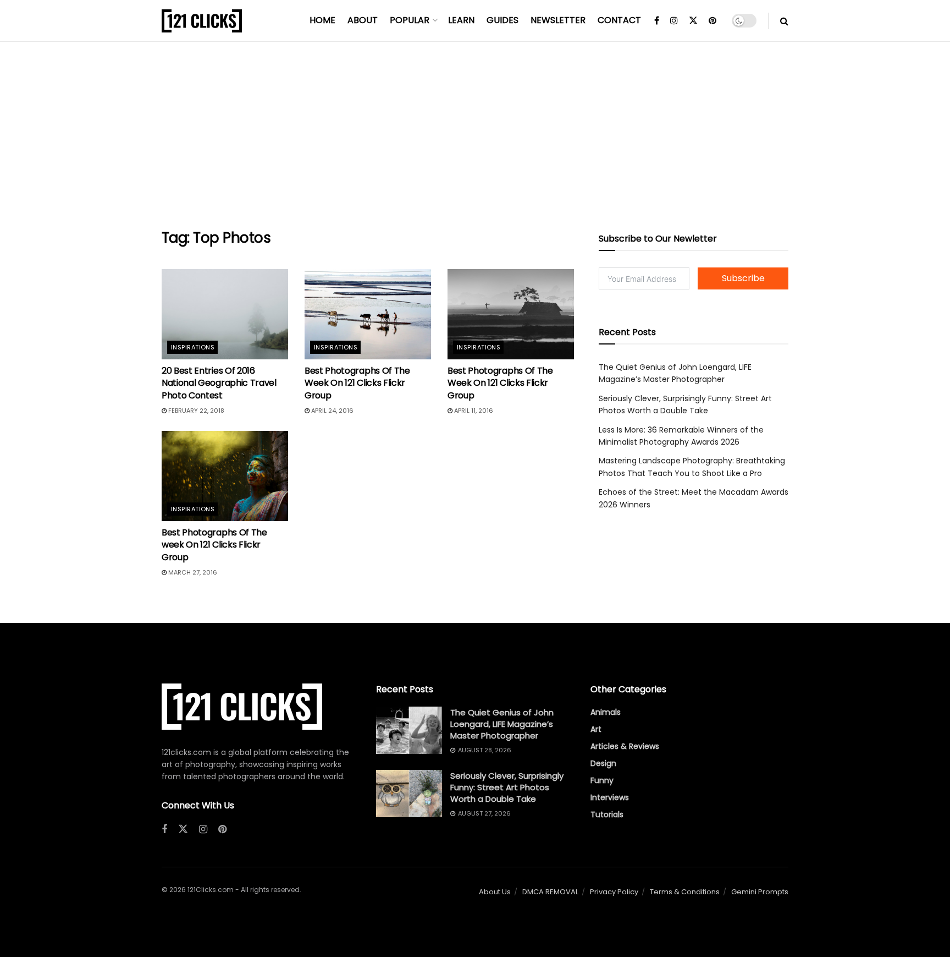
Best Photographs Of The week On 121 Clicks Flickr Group (214, 545)
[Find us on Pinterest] (712, 21)
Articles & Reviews (624, 746)
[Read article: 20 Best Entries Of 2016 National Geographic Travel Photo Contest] (225, 314)
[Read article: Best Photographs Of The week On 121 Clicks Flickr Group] (225, 476)
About (362, 20)
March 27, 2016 (192, 572)
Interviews (609, 797)
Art (595, 729)
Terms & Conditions (685, 892)
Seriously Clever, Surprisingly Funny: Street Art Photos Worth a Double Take (507, 787)
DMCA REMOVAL (550, 892)
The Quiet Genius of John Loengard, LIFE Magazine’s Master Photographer (502, 724)
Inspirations (192, 347)
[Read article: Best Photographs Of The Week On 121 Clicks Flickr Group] (368, 314)
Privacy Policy (614, 892)
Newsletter (558, 20)
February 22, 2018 (195, 410)
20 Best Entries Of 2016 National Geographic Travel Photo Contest (219, 383)
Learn (461, 20)
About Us (495, 892)
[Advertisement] (475, 135)
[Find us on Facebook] (656, 21)
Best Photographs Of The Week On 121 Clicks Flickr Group (357, 383)
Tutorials (606, 814)
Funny (602, 780)
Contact (619, 20)
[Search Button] (784, 21)
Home (322, 20)
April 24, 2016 (332, 410)
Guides (502, 20)
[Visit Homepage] (202, 20)
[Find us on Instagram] (674, 21)
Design (603, 763)
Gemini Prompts (759, 892)
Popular (409, 20)
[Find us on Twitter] (693, 21)
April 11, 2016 (472, 410)
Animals (605, 712)
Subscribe (743, 278)
